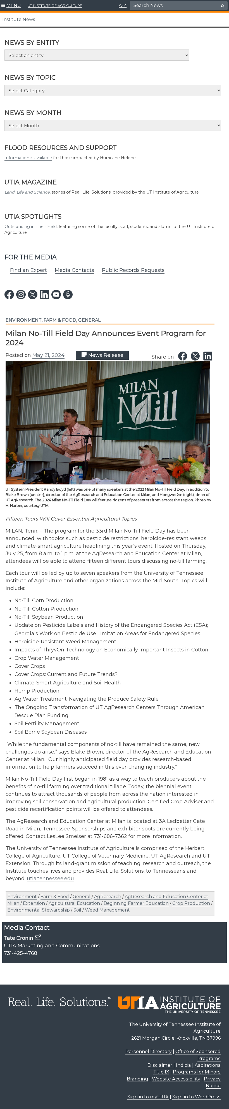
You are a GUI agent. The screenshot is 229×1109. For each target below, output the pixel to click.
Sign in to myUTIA (148, 1096)
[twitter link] (32, 294)
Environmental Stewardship (38, 910)
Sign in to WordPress (196, 1096)
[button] (11, 5)
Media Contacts (74, 270)
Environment (24, 320)
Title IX (161, 1072)
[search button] (223, 6)
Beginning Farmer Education (136, 903)
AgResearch (107, 896)
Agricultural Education (74, 903)
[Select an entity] (96, 55)
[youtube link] (56, 294)
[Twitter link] (195, 356)
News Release (105, 355)
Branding (137, 1079)
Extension (34, 903)
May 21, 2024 (48, 355)
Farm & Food (60, 320)
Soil (77, 910)
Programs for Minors (197, 1072)
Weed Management (107, 910)
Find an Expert (28, 270)
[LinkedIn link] (207, 356)
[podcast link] (68, 294)
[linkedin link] (44, 294)
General (89, 320)
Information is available (28, 157)
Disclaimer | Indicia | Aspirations (184, 1065)
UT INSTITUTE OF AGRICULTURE (55, 6)
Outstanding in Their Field (30, 226)
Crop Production (191, 903)
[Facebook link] (182, 356)
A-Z (123, 5)
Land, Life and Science (27, 192)
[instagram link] (21, 294)
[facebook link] (9, 294)
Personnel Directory (148, 1051)
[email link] (38, 937)
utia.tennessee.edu (50, 878)
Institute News (18, 19)
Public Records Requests (133, 270)
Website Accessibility (176, 1079)
